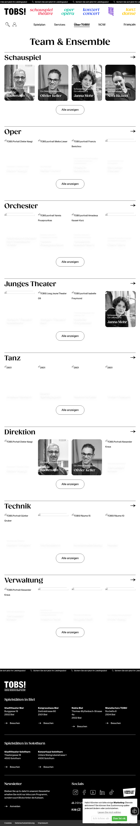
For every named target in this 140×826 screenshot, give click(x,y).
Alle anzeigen (70, 109)
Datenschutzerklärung (25, 823)
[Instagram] (75, 792)
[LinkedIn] (102, 792)
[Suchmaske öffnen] (7, 24)
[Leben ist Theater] (129, 792)
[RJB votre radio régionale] (76, 809)
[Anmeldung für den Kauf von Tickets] (14, 24)
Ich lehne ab (101, 818)
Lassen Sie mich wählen (109, 812)
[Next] (133, 57)
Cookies (8, 823)
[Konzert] (91, 11)
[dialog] (110, 811)
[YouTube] (93, 792)
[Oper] (68, 12)
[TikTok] (111, 792)
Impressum (43, 823)
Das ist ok (119, 818)
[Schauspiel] (41, 11)
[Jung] (110, 11)
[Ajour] (77, 803)
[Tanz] (129, 11)
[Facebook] (84, 792)
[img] (15, 11)
